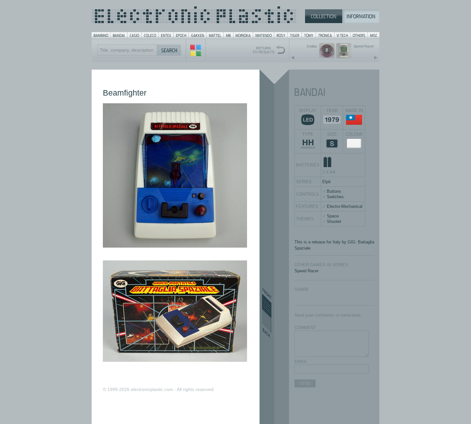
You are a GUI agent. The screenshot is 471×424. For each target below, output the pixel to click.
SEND (305, 383)
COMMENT (305, 327)
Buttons (334, 191)
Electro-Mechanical (344, 206)
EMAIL (300, 361)
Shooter (334, 221)
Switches (335, 196)
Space (333, 216)
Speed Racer (306, 270)
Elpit (326, 181)
